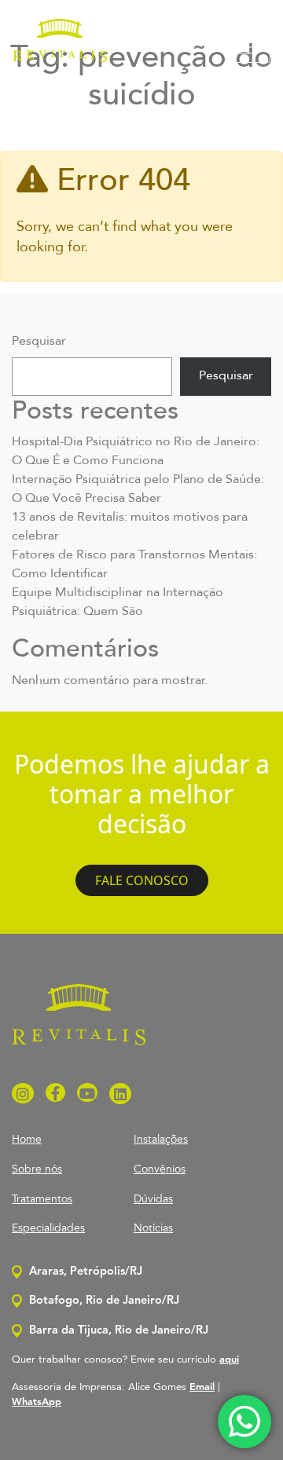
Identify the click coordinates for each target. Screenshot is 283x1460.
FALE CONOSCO (142, 880)
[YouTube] (87, 1094)
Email (202, 1387)
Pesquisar (39, 341)
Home (27, 1139)
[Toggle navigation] (248, 47)
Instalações (161, 1139)
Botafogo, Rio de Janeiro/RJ (102, 1301)
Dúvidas (153, 1199)
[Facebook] (55, 1094)
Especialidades (48, 1228)
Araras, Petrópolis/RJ (84, 1272)
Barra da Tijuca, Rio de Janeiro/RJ (117, 1331)
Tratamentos (42, 1199)
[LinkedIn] (120, 1094)
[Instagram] (23, 1094)
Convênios (160, 1169)
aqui (229, 1360)
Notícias (153, 1228)
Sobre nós (37, 1169)
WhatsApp (36, 1402)
